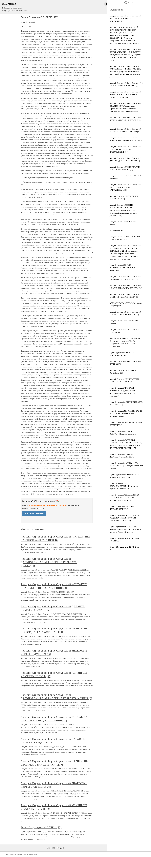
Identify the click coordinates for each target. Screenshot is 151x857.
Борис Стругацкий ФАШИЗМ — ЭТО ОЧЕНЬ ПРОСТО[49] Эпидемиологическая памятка (126, 465)
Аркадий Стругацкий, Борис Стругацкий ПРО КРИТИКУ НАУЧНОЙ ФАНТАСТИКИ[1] (125, 18)
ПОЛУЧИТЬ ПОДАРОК (34, 513)
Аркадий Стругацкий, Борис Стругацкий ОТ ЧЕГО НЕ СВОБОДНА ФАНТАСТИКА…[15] (125, 187)
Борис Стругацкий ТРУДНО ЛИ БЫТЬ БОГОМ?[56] (20, 854)
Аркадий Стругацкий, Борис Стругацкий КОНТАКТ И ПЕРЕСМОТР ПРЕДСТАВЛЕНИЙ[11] (125, 149)
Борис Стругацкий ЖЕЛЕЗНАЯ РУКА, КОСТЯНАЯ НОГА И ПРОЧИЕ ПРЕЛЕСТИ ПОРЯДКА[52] (125, 497)
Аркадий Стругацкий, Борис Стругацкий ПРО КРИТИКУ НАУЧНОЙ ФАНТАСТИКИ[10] (56, 538)
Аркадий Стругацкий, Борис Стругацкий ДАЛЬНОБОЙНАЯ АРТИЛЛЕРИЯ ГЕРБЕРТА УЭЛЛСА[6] (125, 94)
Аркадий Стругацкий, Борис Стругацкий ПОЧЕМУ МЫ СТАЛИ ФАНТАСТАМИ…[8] (126, 120)
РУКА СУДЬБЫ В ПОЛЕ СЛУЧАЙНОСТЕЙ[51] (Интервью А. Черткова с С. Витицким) (124, 486)
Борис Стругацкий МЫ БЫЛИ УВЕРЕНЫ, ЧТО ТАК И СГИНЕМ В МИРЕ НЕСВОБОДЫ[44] (126, 413)
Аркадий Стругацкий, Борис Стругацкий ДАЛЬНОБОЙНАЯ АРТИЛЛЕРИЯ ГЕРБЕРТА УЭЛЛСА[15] (49, 562)
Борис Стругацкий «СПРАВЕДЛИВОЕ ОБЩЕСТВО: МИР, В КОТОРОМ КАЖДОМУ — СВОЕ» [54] (124, 518)
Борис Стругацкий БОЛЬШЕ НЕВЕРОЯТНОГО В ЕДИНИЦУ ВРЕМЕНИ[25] (122, 267)
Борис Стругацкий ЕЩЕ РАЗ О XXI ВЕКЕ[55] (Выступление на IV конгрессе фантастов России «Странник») (125, 529)
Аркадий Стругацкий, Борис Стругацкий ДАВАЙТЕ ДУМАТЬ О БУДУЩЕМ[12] (53, 740)
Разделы (60, 848)
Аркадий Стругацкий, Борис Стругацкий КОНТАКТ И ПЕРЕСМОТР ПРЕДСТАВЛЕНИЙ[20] (54, 586)
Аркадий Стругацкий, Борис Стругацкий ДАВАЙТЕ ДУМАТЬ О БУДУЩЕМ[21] (53, 608)
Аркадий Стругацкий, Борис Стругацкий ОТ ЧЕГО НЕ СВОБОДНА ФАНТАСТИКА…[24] (54, 630)
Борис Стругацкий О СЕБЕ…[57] (41, 827)
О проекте (51, 848)
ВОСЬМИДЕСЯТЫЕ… (118, 230)
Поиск (128, 3)
